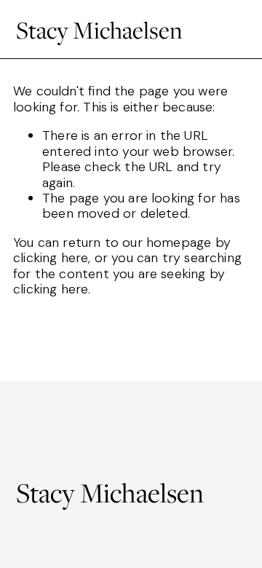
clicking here (50, 258)
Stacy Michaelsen (99, 29)
